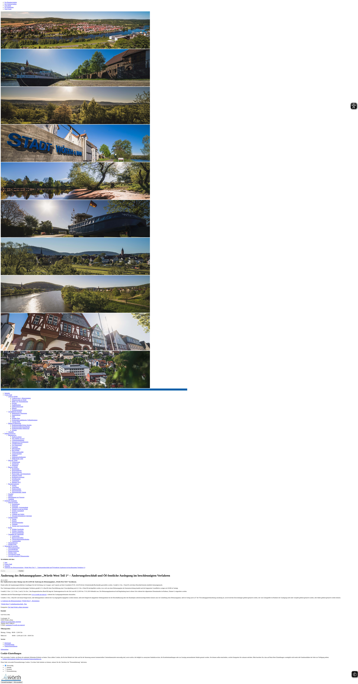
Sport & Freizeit (13, 502)
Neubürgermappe (17, 410)
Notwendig (10, 665)
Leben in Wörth (13, 396)
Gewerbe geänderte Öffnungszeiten (18, 556)
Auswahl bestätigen (6, 682)
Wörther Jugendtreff (18, 511)
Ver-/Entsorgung (17, 445)
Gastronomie (15, 536)
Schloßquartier (16, 479)
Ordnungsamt (16, 462)
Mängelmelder (16, 448)
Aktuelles (11, 432)
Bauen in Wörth (13, 467)
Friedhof (10, 494)
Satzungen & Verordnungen (20, 442)
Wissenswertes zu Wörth (19, 400)
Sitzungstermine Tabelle (19, 492)
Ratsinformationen (13, 484)
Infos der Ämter (13, 460)
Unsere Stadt (8, 395)
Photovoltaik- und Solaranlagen (21, 474)
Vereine (14, 519)
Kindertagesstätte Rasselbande (21, 427)
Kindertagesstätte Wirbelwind (20, 428)
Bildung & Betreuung (14, 423)
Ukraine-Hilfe (16, 422)
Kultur (10, 527)
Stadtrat (14, 485)
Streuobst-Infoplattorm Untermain (22, 516)
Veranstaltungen (13, 543)
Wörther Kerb (12, 544)
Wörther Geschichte (18, 529)
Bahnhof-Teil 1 (16, 482)
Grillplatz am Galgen (18, 514)
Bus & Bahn (15, 450)
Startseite (7, 393)
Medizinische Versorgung (19, 413)
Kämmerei (15, 465)
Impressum (7, 643)
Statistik (9, 667)
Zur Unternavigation (10, 4)
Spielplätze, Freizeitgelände (20, 507)
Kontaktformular (9, 644)
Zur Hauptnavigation (10, 2)
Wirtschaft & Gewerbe (11, 546)
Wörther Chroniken (17, 531)
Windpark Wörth (17, 475)
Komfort (9, 669)
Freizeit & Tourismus (10, 500)
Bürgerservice (12, 435)
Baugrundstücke (17, 470)
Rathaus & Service (9, 433)
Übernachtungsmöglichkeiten (20, 539)
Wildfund (14, 455)
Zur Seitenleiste (9, 7)
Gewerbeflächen (13, 549)
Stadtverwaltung (17, 437)
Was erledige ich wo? (18, 438)
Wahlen (10, 495)
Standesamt (15, 464)
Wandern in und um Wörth (20, 509)
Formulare (15, 447)
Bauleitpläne (15, 469)
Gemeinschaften (13, 517)
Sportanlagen (16, 504)
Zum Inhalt (7, 5)
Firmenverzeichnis (13, 551)
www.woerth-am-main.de (39, 594)
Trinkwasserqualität (17, 452)
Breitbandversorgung (18, 477)
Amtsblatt (11, 499)
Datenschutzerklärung (10, 646)
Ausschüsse (15, 487)
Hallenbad (15, 506)
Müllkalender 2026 (17, 458)
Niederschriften (16, 489)
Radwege (15, 512)
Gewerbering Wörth (14, 554)
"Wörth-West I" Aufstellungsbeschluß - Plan (14, 604)
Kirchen (14, 403)
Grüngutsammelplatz (18, 440)
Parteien (14, 521)
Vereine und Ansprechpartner (20, 526)
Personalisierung (11, 671)
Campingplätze (16, 541)
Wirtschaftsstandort (13, 548)
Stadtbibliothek (16, 405)
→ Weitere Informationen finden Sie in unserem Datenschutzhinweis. (21, 659)
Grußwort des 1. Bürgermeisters (21, 398)
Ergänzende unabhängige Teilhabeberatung (24, 420)
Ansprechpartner (17, 453)
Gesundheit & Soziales (15, 411)
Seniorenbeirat (16, 415)
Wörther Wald (12, 553)
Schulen (14, 430)
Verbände (15, 524)
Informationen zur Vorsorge (16, 497)
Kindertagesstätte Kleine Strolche (22, 425)
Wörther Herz (16, 418)
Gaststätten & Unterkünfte (16, 534)
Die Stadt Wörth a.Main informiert (18, 607)
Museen (14, 408)
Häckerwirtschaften (17, 537)
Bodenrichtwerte (17, 472)
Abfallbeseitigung (17, 443)
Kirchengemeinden (17, 522)
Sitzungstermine (16, 490)
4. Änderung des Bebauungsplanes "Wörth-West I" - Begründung (20, 601)
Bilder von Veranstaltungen (20, 401)
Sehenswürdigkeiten (18, 532)
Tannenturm (15, 480)
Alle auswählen (18, 682)
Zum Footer (7, 9)
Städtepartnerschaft (17, 406)
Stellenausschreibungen (19, 457)
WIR (13, 416)
